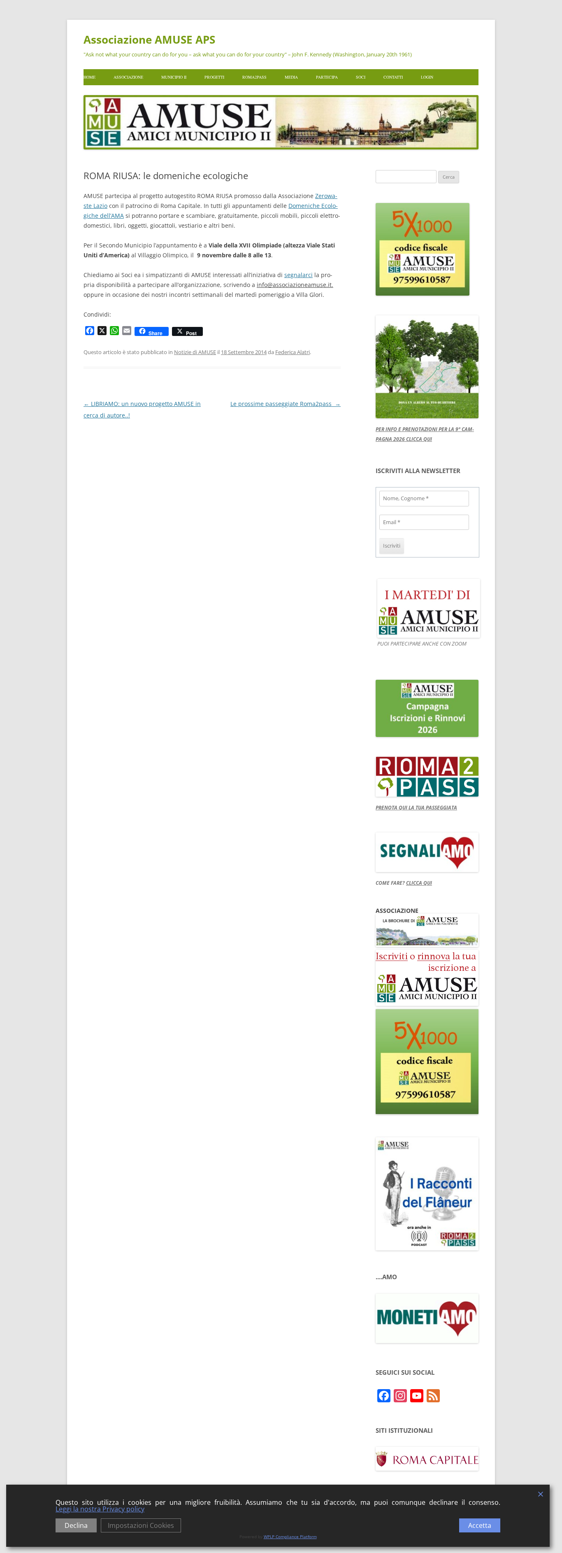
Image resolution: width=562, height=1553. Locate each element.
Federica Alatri (292, 352)
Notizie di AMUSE (195, 352)
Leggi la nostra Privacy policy (100, 1509)
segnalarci (298, 275)
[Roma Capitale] (427, 1468)
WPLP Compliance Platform (290, 1536)
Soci (360, 77)
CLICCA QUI (419, 882)
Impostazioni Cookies (141, 1525)
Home (89, 77)
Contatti (393, 77)
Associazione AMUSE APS (149, 39)
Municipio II (173, 77)
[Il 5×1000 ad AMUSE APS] (427, 1112)
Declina (76, 1525)
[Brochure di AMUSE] (427, 945)
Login (427, 77)
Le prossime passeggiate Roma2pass (285, 404)
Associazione (128, 77)
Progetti (214, 77)
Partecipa (327, 77)
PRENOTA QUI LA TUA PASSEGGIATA (416, 807)
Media (291, 77)
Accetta (479, 1525)
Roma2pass (254, 77)
